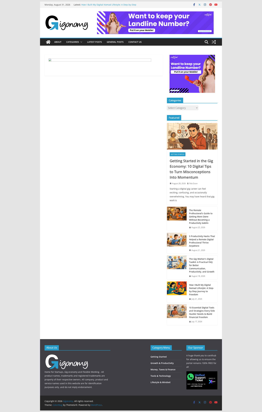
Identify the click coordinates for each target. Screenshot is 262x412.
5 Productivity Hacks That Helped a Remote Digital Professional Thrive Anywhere (202, 241)
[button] (80, 42)
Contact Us (135, 41)
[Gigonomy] (48, 42)
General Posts (115, 41)
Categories (72, 41)
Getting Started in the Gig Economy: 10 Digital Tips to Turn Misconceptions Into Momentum (191, 169)
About (57, 41)
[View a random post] (213, 42)
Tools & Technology (161, 375)
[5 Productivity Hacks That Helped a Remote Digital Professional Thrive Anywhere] (177, 243)
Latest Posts (94, 41)
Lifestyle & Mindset (161, 382)
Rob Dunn (193, 183)
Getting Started (177, 154)
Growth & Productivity (162, 363)
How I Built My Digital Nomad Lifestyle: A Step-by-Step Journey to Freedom (201, 289)
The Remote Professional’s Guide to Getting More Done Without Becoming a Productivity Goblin (200, 216)
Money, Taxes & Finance (163, 369)
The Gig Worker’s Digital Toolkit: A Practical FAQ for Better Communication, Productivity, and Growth (110, 5)
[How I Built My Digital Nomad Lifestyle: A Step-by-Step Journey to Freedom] (177, 291)
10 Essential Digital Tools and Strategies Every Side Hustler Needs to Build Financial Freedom (202, 312)
